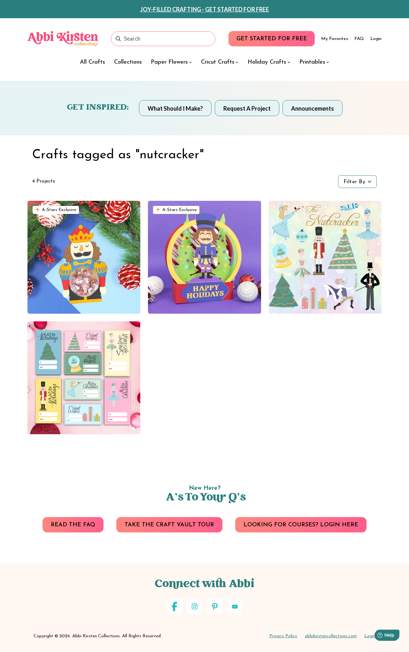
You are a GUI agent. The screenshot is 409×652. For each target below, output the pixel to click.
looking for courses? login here (300, 525)
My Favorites (334, 38)
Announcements (312, 108)
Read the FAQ (73, 525)
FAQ (359, 38)
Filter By (354, 182)
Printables (312, 62)
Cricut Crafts (218, 62)
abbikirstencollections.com (331, 636)
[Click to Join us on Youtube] (235, 606)
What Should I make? (175, 108)
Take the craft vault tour (169, 525)
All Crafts (92, 62)
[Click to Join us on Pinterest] (214, 606)
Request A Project (247, 108)
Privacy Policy (283, 636)
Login (376, 38)
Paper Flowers (169, 62)
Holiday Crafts (267, 62)
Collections (128, 62)
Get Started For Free (271, 39)
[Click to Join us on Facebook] (174, 606)
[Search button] (118, 38)
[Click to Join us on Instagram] (194, 606)
